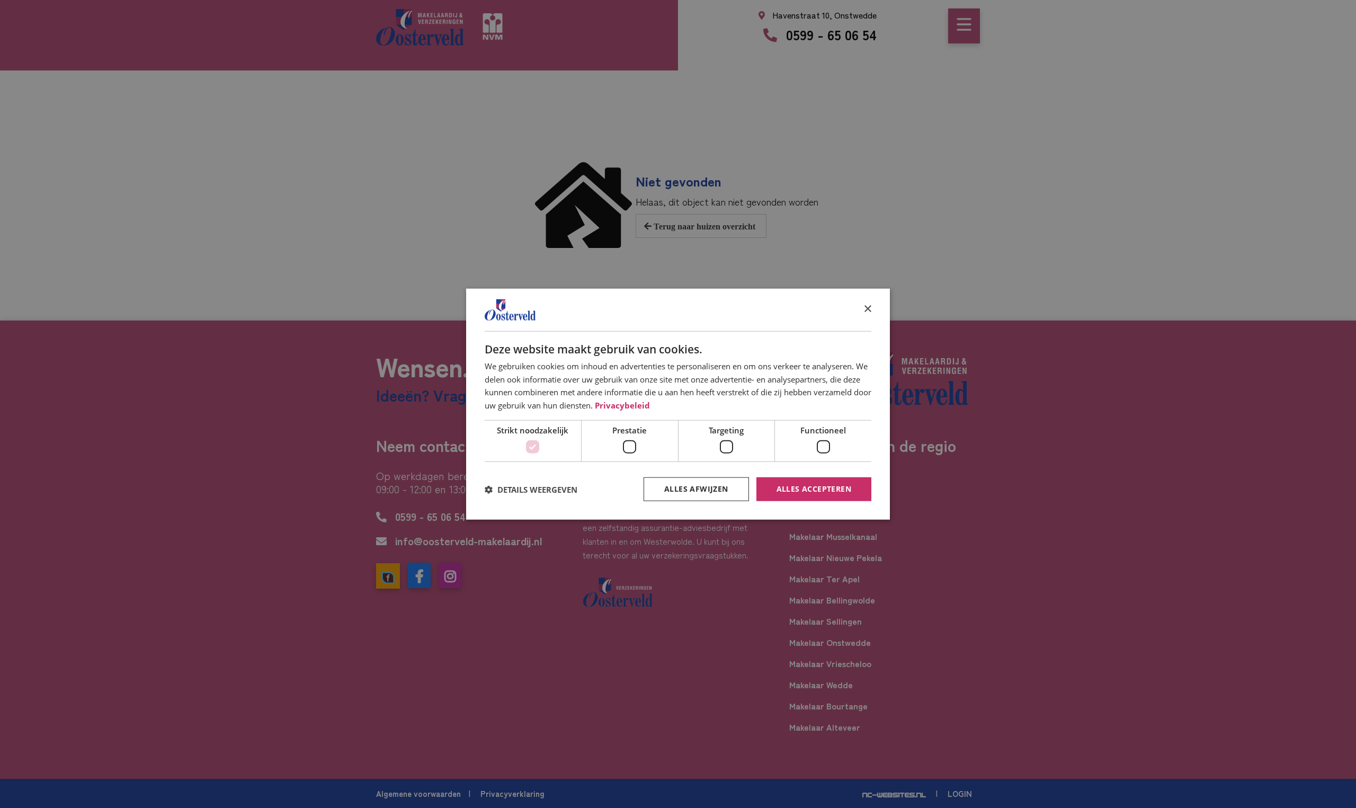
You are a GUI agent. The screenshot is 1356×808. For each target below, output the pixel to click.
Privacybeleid (622, 405)
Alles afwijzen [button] (696, 489)
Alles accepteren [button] (814, 489)
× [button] (867, 309)
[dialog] (678, 404)
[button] (531, 489)
